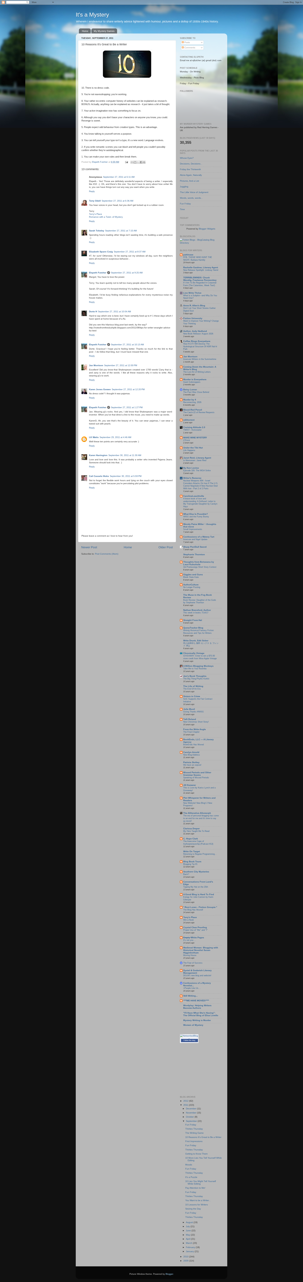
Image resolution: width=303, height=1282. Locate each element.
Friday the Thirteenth (190, 169)
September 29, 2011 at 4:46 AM (115, 437)
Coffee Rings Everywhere (196, 341)
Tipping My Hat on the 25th (195, 887)
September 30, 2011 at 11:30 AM (124, 455)
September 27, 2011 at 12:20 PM (128, 389)
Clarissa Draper (191, 828)
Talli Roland (189, 719)
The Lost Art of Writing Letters (197, 372)
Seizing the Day (193, 1209)
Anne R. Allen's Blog (194, 305)
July (188, 1226)
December (191, 1108)
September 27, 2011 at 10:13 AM (127, 344)
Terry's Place (95, 214)
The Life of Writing (193, 686)
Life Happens (189, 450)
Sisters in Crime (191, 696)
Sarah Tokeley (96, 231)
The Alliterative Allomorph (197, 813)
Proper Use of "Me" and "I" (195, 930)
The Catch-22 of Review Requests (198, 412)
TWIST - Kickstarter (192, 430)
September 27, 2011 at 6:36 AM (117, 201)
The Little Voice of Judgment (194, 192)
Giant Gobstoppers (191, 382)
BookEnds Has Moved (193, 744)
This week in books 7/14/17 (195, 612)
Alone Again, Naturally (191, 175)
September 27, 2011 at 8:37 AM (130, 252)
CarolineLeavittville (193, 496)
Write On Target (191, 851)
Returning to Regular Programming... (200, 854)
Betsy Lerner (190, 389)
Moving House (189, 955)
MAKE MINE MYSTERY (195, 437)
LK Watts (94, 437)
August (189, 1222)
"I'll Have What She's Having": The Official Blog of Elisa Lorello (200, 1014)
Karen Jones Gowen (100, 389)
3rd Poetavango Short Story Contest (199, 567)
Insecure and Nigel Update (195, 539)
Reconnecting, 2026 (192, 402)
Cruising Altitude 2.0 (194, 427)
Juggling (184, 186)
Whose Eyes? (187, 158)
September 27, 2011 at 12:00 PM (120, 365)
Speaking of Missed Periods (196, 777)
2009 (186, 1261)
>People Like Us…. (192, 988)
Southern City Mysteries (196, 872)
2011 (186, 1105)
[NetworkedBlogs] (189, 1039)
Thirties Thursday (194, 1129)
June (188, 1230)
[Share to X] (138, 162)
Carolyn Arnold (191, 752)
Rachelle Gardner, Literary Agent (200, 267)
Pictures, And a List (189, 181)
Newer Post (89, 547)
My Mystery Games (104, 31)
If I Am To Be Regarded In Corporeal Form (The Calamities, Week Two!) (199, 284)
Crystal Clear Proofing (195, 927)
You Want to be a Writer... (198, 1200)
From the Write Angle (194, 729)
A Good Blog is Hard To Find (198, 894)
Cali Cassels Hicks (99, 476)
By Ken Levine (191, 468)
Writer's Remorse (192, 478)
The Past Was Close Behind (196, 392)
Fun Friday (185, 204)
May (188, 1235)
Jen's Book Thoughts (194, 676)
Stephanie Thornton (194, 554)
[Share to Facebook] (141, 162)
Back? (186, 874)
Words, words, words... (191, 198)
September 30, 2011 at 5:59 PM (126, 476)
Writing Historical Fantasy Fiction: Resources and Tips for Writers (198, 631)
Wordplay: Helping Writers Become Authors (197, 1006)
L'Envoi (186, 440)
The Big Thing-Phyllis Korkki (196, 678)
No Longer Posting (191, 587)
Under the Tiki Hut (193, 448)
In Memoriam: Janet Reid (194, 460)
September (192, 1121)
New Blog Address (191, 755)
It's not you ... (189, 940)
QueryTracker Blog (193, 628)
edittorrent (189, 420)
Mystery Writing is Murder (197, 1020)
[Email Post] (126, 162)
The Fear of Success (192, 963)
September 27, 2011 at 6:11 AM (119, 177)
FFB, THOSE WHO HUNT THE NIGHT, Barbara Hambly (197, 258)
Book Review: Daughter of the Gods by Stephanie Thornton (199, 601)
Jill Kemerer (189, 785)
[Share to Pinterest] (144, 162)
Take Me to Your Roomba (194, 668)
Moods (188, 1165)
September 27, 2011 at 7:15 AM (121, 231)
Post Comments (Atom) (106, 554)
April (188, 1239)
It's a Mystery (92, 14)
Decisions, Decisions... (191, 164)
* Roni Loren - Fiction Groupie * (200, 907)
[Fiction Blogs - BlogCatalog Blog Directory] (201, 243)
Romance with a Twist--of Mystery (106, 217)
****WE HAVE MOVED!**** (196, 1000)
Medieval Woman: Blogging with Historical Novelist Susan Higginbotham (200, 950)
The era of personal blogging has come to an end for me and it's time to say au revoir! (201, 818)
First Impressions (193, 1141)
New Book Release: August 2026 (198, 334)
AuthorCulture (191, 585)
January (190, 1251)
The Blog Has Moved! (193, 910)
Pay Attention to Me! (195, 1188)
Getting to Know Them (196, 1154)
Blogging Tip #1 (190, 864)
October (190, 1117)
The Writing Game (194, 1133)
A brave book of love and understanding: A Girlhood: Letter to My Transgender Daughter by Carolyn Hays (200, 502)
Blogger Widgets (207, 229)
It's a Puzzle (191, 1177)
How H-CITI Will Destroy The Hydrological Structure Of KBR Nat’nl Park (200, 346)
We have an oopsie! (192, 765)
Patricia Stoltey (191, 762)
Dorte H (93, 311)
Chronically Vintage (193, 653)
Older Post (165, 547)
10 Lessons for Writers (196, 1204)
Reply (92, 191)
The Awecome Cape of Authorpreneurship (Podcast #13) (198, 842)
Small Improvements (192, 529)
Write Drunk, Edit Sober (195, 640)
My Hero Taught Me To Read (196, 831)
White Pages (193, 937)
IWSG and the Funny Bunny (196, 516)
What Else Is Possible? (195, 514)
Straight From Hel (192, 620)
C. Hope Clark (190, 839)
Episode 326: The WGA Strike (197, 470)
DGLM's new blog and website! (197, 975)
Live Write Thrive (192, 293)
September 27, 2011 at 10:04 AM (114, 311)
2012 (186, 1101)
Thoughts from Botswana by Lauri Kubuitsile (198, 563)
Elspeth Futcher (97, 273)
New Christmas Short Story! (196, 722)
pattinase (188, 255)
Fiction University (192, 318)
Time (182, 209)
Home (85, 31)
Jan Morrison (96, 365)
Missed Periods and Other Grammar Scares (197, 773)
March (189, 1243)
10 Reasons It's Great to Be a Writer (203, 1137)
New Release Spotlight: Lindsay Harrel (200, 270)
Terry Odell (95, 201)
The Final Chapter (191, 732)
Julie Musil (189, 709)
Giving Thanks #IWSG (193, 712)
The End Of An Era (192, 689)
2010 (186, 1256)
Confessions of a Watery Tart (198, 537)
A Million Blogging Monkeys (198, 666)
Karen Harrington (98, 455)
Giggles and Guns (193, 574)
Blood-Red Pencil (192, 410)
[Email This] (132, 162)
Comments (189, 47)
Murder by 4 (189, 400)
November (191, 1113)
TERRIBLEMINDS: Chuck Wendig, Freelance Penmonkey (200, 278)
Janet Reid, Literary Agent (197, 458)
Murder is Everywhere (194, 379)
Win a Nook (188, 920)
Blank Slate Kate (191, 577)
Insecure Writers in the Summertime (199, 359)
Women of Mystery (193, 1025)
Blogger (169, 1274)
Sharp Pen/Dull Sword (195, 547)
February (191, 1247)
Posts (187, 42)
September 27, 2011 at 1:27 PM (127, 407)
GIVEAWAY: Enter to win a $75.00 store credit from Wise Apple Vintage (200, 657)
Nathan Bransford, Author (197, 610)
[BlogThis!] (135, 162)
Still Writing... (190, 996)
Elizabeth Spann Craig (101, 252)
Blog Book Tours (192, 861)
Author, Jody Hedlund (195, 331)
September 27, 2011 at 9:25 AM (127, 273)
